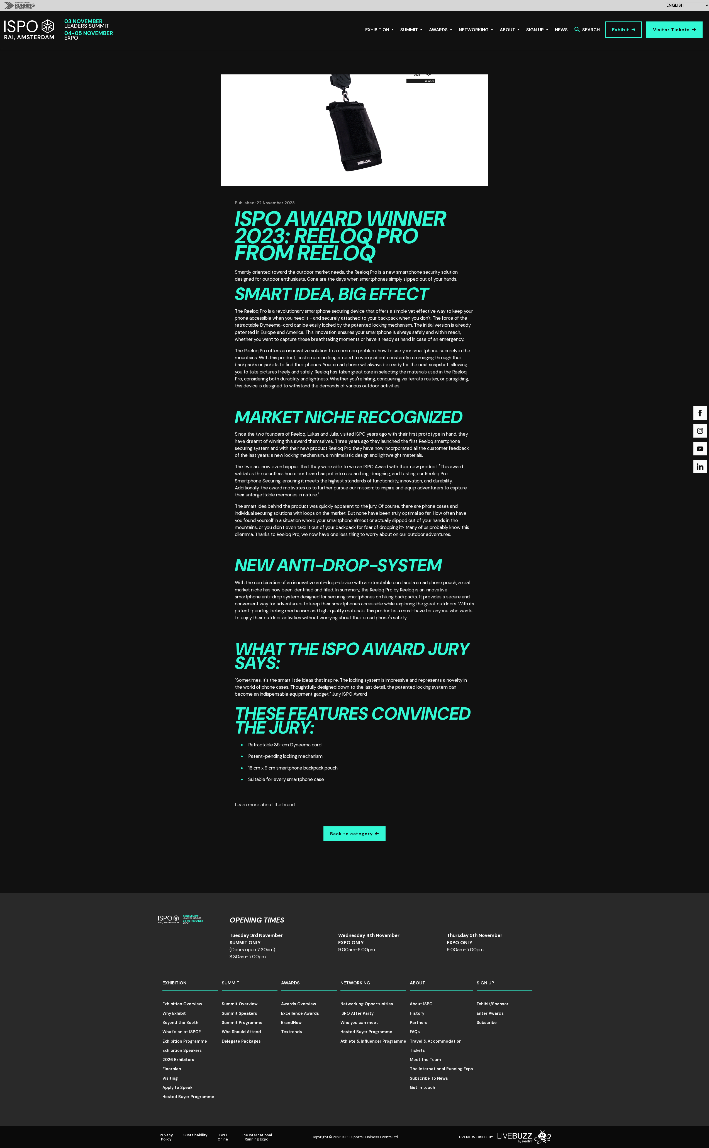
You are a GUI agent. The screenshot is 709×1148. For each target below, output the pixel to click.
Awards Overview (298, 1003)
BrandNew (291, 1022)
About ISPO (421, 1003)
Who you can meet (359, 1022)
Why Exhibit (174, 1013)
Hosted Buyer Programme (188, 1096)
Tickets (417, 1050)
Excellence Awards (300, 1013)
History (417, 1013)
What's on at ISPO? (181, 1031)
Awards (438, 30)
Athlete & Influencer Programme (373, 1041)
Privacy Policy (166, 1137)
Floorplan (171, 1068)
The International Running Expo (441, 1068)
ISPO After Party (357, 1013)
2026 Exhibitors (178, 1059)
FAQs (415, 1031)
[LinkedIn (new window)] (700, 466)
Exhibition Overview (182, 1003)
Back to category (351, 834)
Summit (409, 30)
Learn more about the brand (265, 805)
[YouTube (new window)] (700, 448)
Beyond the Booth (180, 1022)
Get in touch (422, 1087)
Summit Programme (242, 1022)
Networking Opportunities (366, 1003)
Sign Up (535, 30)
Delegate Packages (241, 1041)
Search (591, 30)
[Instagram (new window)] (700, 431)
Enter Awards (490, 1013)
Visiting (170, 1078)
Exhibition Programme (184, 1041)
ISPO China (223, 1137)
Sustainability (195, 1135)
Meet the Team (425, 1059)
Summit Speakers (239, 1013)
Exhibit (620, 30)
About (507, 30)
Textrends (291, 1031)
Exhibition (377, 30)
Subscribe (487, 1022)
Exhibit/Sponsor (492, 1003)
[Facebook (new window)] (700, 413)
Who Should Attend (241, 1031)
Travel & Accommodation (436, 1041)
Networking (474, 30)
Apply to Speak (177, 1087)
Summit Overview (240, 1003)
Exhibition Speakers (182, 1050)
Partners (418, 1022)
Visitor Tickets (671, 30)
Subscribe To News (429, 1078)
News (561, 30)
